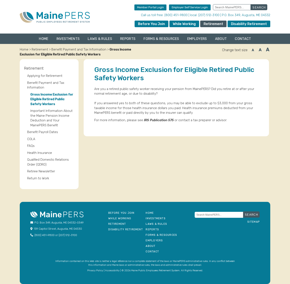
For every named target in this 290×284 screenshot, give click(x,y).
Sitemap (253, 221)
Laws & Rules (100, 39)
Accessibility (112, 270)
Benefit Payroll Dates (42, 132)
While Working (184, 24)
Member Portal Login (150, 7)
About (221, 39)
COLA (31, 139)
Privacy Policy (95, 270)
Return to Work (38, 178)
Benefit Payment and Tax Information (78, 49)
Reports (127, 39)
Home (43, 39)
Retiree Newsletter (41, 171)
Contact (243, 39)
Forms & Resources (161, 39)
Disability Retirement (249, 24)
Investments (68, 39)
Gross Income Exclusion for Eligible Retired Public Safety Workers (51, 99)
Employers (197, 39)
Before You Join (151, 24)
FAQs (31, 146)
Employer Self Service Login (190, 7)
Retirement (213, 24)
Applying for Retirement (44, 76)
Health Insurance (39, 153)
